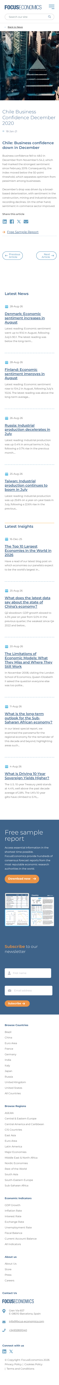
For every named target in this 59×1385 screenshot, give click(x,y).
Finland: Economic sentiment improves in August (25, 374)
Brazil (8, 1032)
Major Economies (15, 1152)
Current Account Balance (21, 1238)
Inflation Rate (13, 1210)
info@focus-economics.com (26, 1321)
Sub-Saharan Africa (16, 1185)
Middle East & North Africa (21, 1157)
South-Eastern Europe (19, 1180)
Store (8, 1269)
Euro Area (11, 1043)
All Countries (13, 1093)
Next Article (46, 256)
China (8, 1037)
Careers (9, 1280)
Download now (19, 878)
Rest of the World (16, 1168)
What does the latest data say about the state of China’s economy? (27, 602)
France (9, 1048)
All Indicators (13, 1244)
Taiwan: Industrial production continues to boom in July (26, 485)
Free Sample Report (23, 232)
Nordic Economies (16, 1163)
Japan (8, 1071)
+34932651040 (18, 1330)
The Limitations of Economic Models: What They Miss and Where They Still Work (28, 660)
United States (13, 1087)
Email (9, 983)
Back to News (15, 27)
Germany (10, 1054)
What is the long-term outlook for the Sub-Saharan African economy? (28, 718)
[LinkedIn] (4, 1351)
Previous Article (14, 256)
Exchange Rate (14, 1221)
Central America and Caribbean (24, 1124)
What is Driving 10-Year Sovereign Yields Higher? (27, 776)
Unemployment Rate (18, 1227)
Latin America (13, 1146)
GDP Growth (12, 1205)
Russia (9, 1076)
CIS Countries (13, 1129)
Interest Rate (13, 1216)
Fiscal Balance (13, 1233)
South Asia (11, 1174)
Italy (7, 1065)
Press (8, 1274)
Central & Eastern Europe (21, 1118)
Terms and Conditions (20, 1368)
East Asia (10, 1135)
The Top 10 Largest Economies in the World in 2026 (28, 550)
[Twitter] (11, 1351)
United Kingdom (15, 1082)
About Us (11, 1263)
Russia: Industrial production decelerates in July (27, 429)
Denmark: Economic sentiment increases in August (25, 318)
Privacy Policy (13, 1364)
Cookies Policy (33, 1364)
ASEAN (9, 1113)
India (8, 1059)
